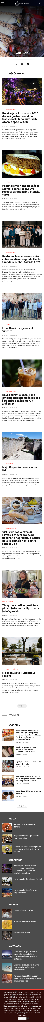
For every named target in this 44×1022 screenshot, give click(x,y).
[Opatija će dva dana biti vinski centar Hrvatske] (8, 766)
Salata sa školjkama (22, 932)
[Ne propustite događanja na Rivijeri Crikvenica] (7, 892)
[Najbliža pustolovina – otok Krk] (22, 446)
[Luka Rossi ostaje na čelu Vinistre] (22, 306)
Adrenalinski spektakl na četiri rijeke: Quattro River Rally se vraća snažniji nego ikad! (27, 978)
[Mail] (22, 64)
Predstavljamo (11, 109)
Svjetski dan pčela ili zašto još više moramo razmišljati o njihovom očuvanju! (27, 849)
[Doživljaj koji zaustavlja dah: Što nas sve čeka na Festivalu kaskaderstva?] (7, 967)
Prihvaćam (22, 1018)
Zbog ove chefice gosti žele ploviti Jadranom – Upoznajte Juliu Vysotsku (20, 608)
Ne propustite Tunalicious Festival (19, 674)
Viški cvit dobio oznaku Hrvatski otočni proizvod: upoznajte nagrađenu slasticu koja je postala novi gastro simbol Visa (21, 538)
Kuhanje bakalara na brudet (25, 921)
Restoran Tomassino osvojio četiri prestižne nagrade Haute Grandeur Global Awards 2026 (21, 259)
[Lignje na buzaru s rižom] (7, 913)
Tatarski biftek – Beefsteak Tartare (25, 826)
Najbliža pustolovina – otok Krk (19, 469)
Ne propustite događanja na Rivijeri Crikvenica (25, 891)
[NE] (41, 1006)
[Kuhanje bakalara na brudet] (7, 924)
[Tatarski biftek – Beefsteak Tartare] (7, 827)
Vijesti (8, 324)
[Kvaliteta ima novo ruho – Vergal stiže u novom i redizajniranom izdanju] (8, 751)
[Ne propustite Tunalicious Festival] (22, 651)
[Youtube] (28, 64)
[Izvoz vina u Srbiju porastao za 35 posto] (8, 795)
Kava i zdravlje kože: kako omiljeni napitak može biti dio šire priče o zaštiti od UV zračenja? (21, 399)
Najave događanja (12, 669)
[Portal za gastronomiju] (22, 3)
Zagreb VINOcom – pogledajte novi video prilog (26, 837)
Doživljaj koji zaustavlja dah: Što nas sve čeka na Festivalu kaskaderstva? (26, 967)
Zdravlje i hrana (11, 391)
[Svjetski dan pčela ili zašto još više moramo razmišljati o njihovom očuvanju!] (7, 849)
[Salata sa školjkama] (7, 935)
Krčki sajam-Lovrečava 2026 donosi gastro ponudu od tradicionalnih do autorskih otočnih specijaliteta (20, 117)
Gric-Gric (5, 126)
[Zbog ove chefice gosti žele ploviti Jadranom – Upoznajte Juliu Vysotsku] (22, 584)
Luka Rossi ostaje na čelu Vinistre (18, 330)
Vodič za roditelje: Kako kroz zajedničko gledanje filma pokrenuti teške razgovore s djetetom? (25, 955)
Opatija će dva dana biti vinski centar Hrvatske (28, 763)
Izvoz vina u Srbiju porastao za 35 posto (28, 792)
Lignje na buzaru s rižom (23, 910)
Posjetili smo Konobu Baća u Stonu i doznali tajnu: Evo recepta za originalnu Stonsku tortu (21, 190)
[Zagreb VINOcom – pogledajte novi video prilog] (7, 838)
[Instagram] (16, 64)
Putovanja (9, 182)
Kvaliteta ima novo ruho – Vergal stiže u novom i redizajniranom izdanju (26, 749)
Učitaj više (21, 706)
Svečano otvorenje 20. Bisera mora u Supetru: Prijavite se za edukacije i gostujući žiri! (28, 778)
